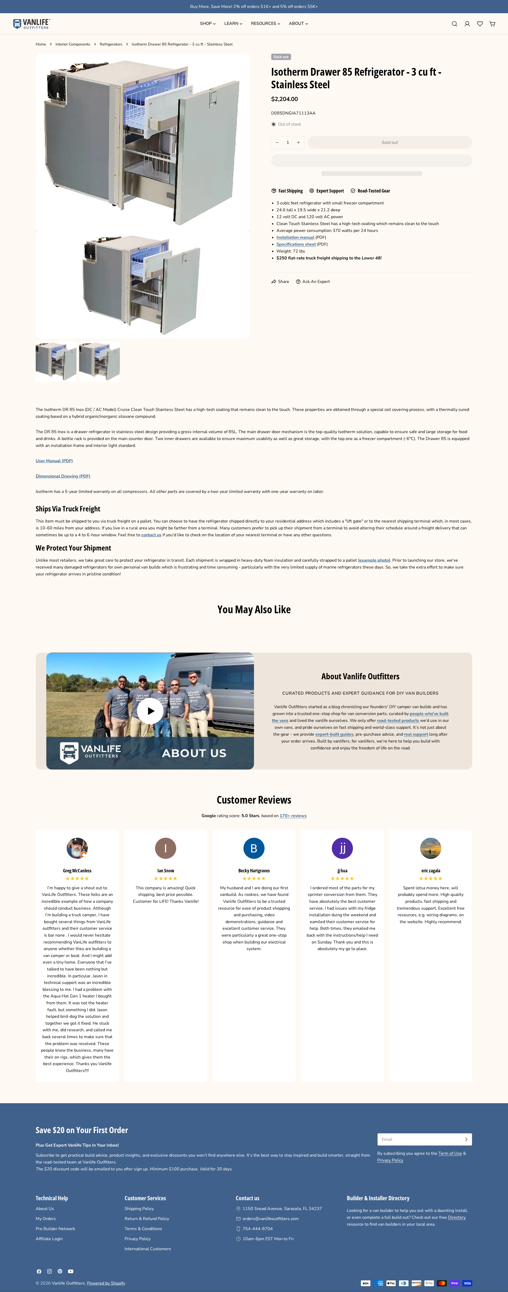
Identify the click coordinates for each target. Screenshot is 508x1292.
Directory (457, 1217)
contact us (151, 535)
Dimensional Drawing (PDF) (63, 476)
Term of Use (450, 1153)
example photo (374, 560)
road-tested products (398, 720)
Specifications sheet (296, 244)
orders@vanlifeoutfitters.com (271, 1219)
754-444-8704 (258, 1229)
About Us (45, 1209)
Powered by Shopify (106, 1283)
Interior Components (73, 44)
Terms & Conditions (143, 1229)
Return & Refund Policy (147, 1219)
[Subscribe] (466, 1139)
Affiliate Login (49, 1239)
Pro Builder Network (55, 1229)
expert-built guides (334, 734)
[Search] (454, 24)
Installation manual (295, 237)
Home (41, 44)
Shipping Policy (139, 1209)
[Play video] (150, 711)
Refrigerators (111, 44)
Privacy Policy (390, 1160)
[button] (371, 160)
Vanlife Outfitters (68, 1283)
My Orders (46, 1219)
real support (416, 734)
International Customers (148, 1249)
